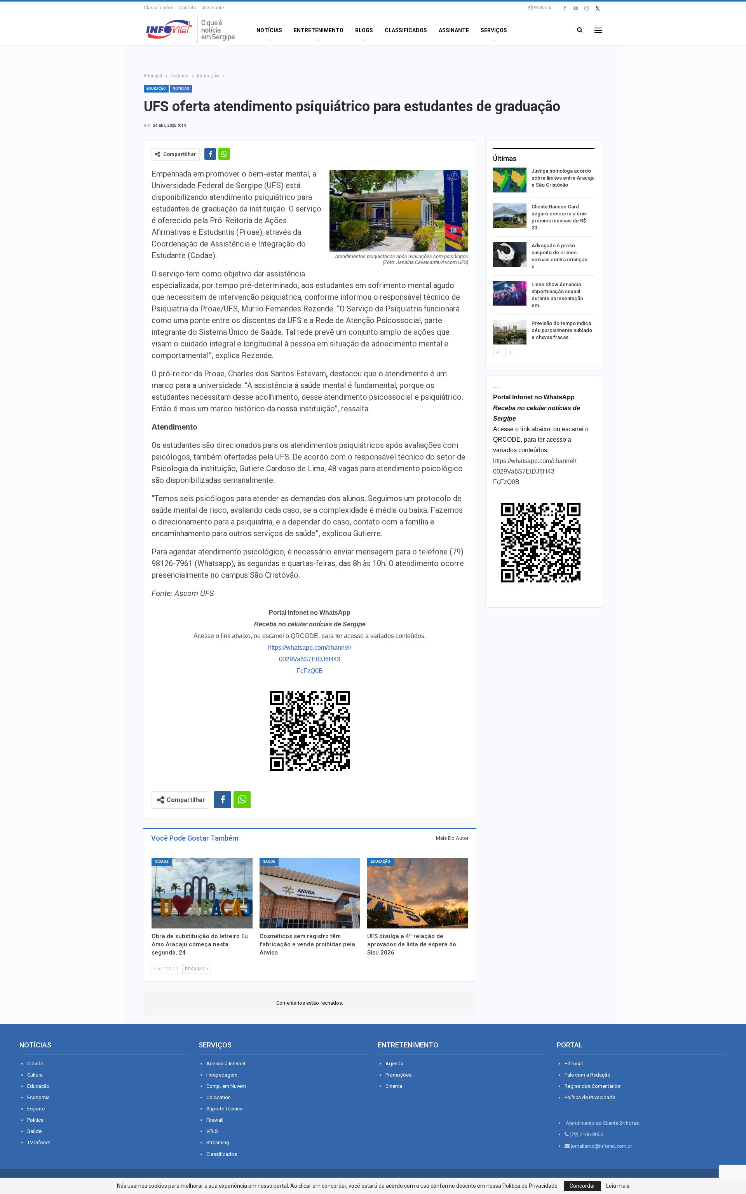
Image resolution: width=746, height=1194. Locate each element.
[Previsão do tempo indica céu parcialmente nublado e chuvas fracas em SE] (509, 332)
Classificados (158, 7)
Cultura (35, 1075)
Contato (187, 7)
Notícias (269, 30)
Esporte (36, 1109)
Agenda (394, 1063)
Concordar (582, 1186)
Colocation (218, 1097)
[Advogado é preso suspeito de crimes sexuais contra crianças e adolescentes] (509, 254)
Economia (38, 1097)
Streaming (217, 1142)
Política (35, 1120)
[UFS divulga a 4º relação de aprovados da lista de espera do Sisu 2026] (417, 893)
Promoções (398, 1075)
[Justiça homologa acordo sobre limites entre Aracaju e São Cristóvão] (509, 180)
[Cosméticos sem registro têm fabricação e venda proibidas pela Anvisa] (310, 893)
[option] (543, 257)
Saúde (269, 862)
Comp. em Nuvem (226, 1086)
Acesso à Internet (226, 1063)
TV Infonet (38, 1142)
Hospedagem (221, 1075)
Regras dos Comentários (593, 1086)
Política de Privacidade (590, 1097)
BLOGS (364, 30)
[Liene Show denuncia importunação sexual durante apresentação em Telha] (509, 293)
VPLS (212, 1131)
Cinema (393, 1086)
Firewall (214, 1120)
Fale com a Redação (587, 1075)
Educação (156, 89)
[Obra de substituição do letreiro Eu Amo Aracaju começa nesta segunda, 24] (202, 893)
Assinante (213, 7)
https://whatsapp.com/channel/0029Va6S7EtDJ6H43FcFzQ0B (309, 659)
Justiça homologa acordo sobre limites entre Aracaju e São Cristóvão (563, 178)
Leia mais (617, 1186)
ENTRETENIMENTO (318, 30)
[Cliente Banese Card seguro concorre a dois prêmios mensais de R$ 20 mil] (509, 215)
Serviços (494, 30)
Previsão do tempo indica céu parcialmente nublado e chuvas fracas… (562, 330)
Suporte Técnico (224, 1109)
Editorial (574, 1063)
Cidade (161, 862)
